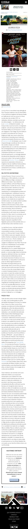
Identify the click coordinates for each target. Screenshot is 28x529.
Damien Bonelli (17, 487)
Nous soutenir (14, 519)
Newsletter (14, 517)
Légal (14, 521)
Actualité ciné (8, 12)
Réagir (24, 487)
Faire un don (14, 480)
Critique (15, 12)
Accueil (2, 12)
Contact (14, 515)
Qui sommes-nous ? (14, 512)
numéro (6, 124)
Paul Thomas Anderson (15, 30)
